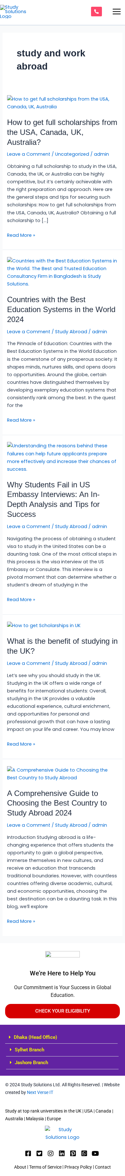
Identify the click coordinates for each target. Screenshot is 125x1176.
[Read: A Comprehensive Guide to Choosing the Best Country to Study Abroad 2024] (62, 773)
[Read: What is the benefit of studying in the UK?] (43, 625)
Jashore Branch (31, 1062)
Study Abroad (71, 331)
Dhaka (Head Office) (35, 1037)
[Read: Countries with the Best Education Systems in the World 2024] (62, 272)
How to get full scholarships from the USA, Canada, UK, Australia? (62, 132)
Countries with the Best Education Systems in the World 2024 (61, 309)
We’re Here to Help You (63, 973)
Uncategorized (72, 154)
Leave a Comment (28, 154)
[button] (61, 1037)
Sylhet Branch (29, 1050)
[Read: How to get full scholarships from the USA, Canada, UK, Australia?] (62, 102)
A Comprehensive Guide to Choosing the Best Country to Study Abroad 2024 (57, 803)
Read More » (21, 234)
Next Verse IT (39, 1092)
